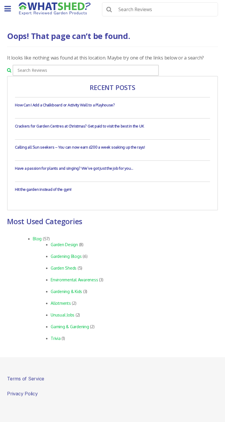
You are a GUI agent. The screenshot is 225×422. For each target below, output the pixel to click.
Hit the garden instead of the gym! (43, 189)
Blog (37, 238)
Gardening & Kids (66, 291)
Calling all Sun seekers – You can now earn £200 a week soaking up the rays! (80, 147)
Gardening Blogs (66, 256)
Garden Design (64, 244)
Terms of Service (25, 379)
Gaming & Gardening (70, 326)
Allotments (61, 303)
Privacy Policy (22, 394)
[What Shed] (55, 8)
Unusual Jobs (62, 314)
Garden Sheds (63, 268)
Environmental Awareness (74, 279)
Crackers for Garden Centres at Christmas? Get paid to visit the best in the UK (79, 126)
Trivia (56, 338)
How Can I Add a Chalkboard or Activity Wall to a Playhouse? (65, 105)
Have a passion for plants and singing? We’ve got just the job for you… (74, 168)
